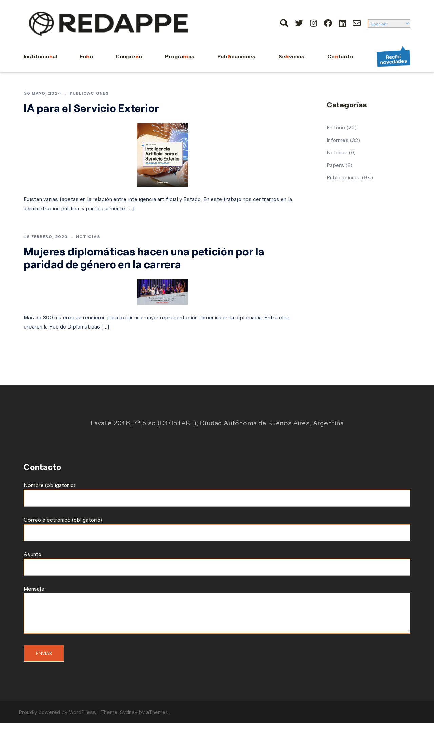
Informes (338, 139)
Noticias (88, 236)
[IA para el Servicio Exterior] (162, 153)
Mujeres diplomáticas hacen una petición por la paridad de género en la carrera (144, 258)
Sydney (128, 711)
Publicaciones (89, 93)
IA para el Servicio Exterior (91, 108)
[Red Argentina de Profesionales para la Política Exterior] (108, 22)
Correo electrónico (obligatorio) (63, 519)
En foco (336, 127)
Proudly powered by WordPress (57, 711)
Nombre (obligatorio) (49, 485)
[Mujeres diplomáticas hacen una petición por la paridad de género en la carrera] (162, 290)
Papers (335, 165)
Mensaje (34, 588)
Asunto (32, 554)
